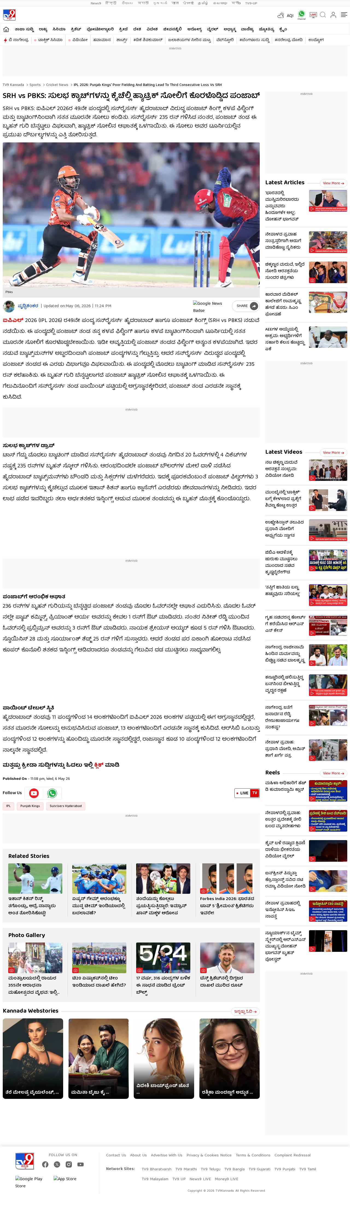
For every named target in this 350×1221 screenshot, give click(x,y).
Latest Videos (283, 452)
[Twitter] (57, 1164)
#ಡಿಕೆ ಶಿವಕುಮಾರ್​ (147, 40)
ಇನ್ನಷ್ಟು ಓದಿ (243, 1012)
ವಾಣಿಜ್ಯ (247, 29)
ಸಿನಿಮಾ (59, 29)
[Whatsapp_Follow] (52, 793)
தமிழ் (203, 3)
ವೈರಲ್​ (212, 29)
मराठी (143, 3)
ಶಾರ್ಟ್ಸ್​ (122, 40)
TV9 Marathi (186, 1169)
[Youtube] (34, 793)
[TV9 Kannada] (9, 15)
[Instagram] (69, 1164)
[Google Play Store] (32, 1183)
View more (331, 183)
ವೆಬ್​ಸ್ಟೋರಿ (225, 40)
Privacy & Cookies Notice (209, 1155)
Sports (34, 85)
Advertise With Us (166, 1155)
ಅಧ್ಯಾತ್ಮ (229, 29)
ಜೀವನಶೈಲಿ (172, 29)
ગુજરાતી (160, 3)
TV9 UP (179, 1179)
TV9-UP (251, 3)
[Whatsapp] (300, 15)
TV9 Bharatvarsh (156, 1169)
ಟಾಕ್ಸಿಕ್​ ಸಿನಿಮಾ (50, 40)
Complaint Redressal (293, 1155)
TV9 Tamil (307, 1169)
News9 (96, 3)
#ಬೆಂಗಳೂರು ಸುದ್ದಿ (254, 40)
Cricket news (56, 85)
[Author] (9, 306)
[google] (211, 306)
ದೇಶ (137, 29)
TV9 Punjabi (284, 1169)
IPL (8, 806)
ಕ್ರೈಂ (283, 29)
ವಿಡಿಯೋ (80, 40)
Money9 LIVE (226, 1179)
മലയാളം (220, 3)
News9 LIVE (200, 1179)
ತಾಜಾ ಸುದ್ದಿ (24, 29)
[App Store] (70, 1183)
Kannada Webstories (31, 1011)
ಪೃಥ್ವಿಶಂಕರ (28, 306)
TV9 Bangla (234, 1169)
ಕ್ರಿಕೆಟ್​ (76, 29)
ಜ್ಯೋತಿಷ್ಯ (266, 29)
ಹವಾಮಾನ (102, 40)
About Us (138, 1155)
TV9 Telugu (210, 1169)
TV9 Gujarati (259, 1169)
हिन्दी (111, 3)
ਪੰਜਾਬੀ (188, 3)
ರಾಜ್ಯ (43, 29)
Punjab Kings (30, 806)
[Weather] (280, 15)
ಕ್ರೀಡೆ (123, 29)
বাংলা (175, 3)
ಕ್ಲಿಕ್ (99, 765)
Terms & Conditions (253, 1155)
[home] (6, 29)
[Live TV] (311, 15)
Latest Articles (285, 183)
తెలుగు (127, 3)
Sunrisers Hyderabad (66, 806)
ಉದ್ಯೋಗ (316, 40)
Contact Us (116, 1155)
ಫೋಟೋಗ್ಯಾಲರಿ (100, 29)
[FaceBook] (45, 1164)
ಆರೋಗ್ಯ (194, 29)
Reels (272, 773)
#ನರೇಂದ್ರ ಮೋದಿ (289, 40)
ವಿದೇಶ (152, 29)
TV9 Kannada (13, 85)
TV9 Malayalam (155, 1179)
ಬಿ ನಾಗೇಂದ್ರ (18, 40)
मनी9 (236, 3)
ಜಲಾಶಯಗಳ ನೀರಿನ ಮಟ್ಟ (189, 40)
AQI (290, 16)
